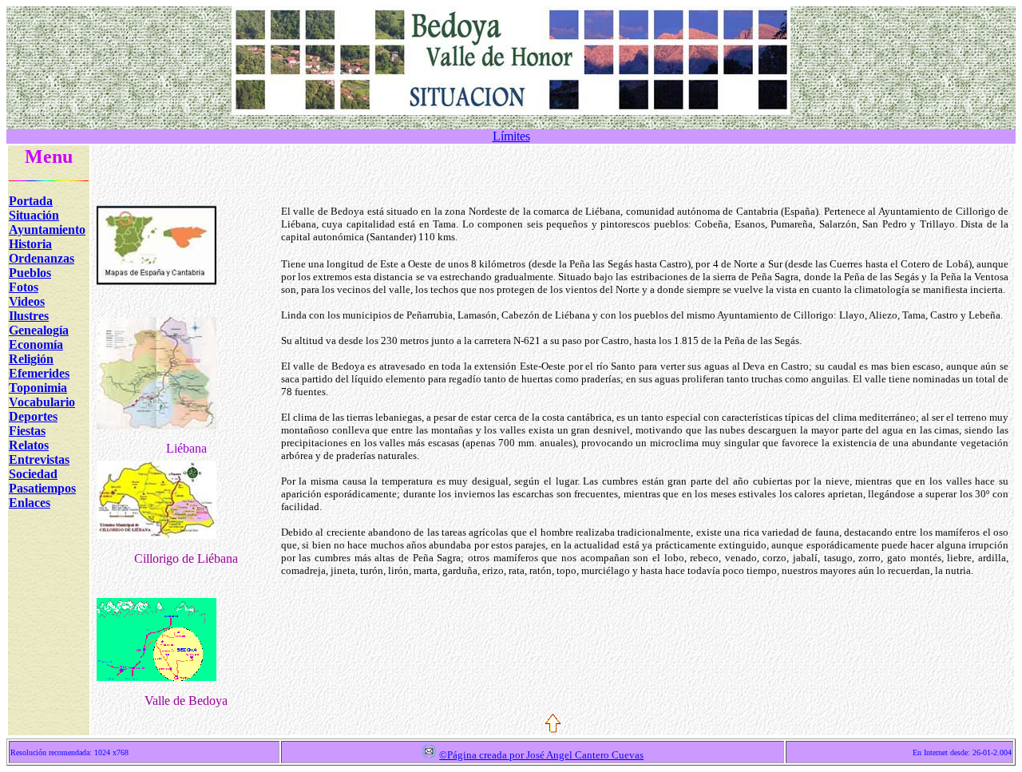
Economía (36, 344)
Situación (34, 215)
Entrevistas (39, 459)
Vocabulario (42, 402)
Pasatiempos (42, 488)
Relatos (29, 445)
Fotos (23, 287)
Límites (511, 136)
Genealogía (39, 330)
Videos (27, 301)
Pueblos (30, 272)
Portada (31, 201)
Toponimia (38, 387)
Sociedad (33, 474)
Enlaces (29, 502)
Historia (30, 244)
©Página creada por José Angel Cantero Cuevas (541, 755)
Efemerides (39, 373)
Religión (31, 359)
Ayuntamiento (47, 229)
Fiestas (27, 430)
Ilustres (29, 316)
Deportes (33, 416)
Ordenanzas (41, 258)
